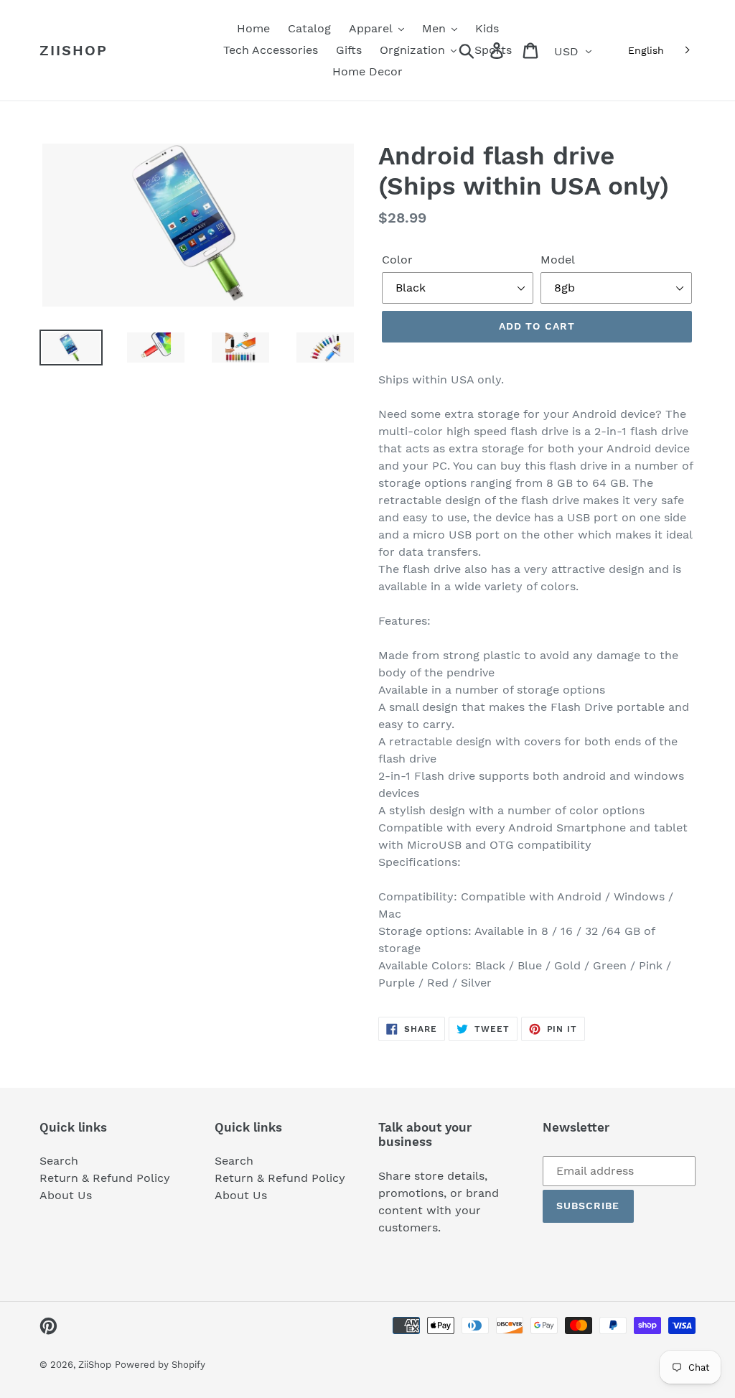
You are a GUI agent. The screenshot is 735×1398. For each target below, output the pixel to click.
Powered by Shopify (160, 1364)
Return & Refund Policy (104, 1178)
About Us (65, 1195)
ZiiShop (73, 50)
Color (397, 259)
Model (557, 259)
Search (58, 1161)
